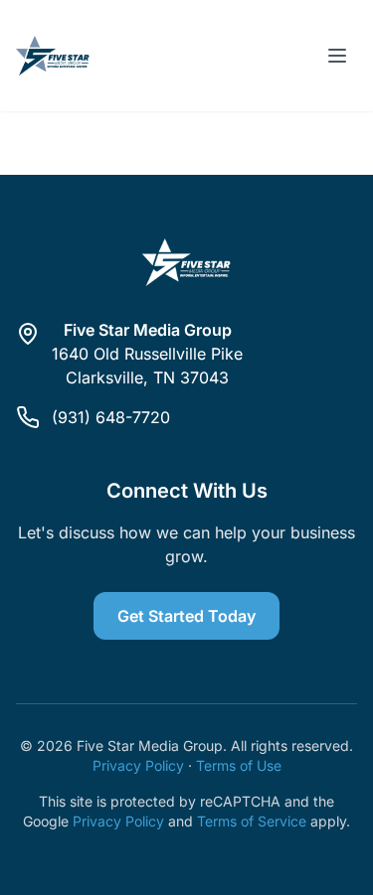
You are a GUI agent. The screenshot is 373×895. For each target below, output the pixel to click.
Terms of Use (238, 765)
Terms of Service (251, 821)
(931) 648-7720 (111, 417)
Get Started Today (186, 616)
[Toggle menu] (337, 55)
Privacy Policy (138, 765)
